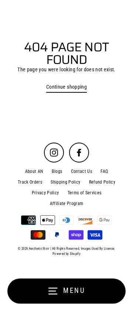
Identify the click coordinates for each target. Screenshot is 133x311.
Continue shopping (66, 87)
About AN (34, 171)
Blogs (57, 171)
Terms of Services (85, 192)
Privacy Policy (45, 192)
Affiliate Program (66, 203)
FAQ (104, 171)
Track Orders (30, 182)
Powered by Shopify (66, 254)
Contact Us (81, 171)
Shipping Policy (65, 182)
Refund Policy (102, 182)
